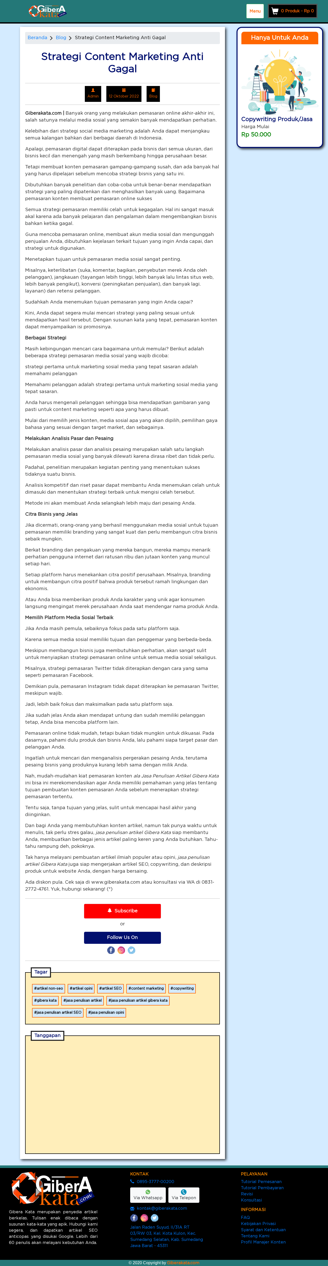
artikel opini (83, 988)
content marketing (147, 988)
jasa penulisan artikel (84, 1000)
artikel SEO (112, 988)
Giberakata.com (183, 1263)
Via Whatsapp (148, 1198)
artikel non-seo (50, 988)
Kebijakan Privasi (258, 1224)
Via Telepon (184, 1198)
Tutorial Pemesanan (261, 1182)
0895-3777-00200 (155, 1182)
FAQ (245, 1218)
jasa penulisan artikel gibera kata (139, 1000)
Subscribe (126, 911)
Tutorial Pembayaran (262, 1188)
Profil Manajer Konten (263, 1242)
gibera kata (47, 1000)
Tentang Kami (255, 1236)
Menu (255, 11)
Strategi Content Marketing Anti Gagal (120, 38)
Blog (61, 38)
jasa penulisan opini (107, 1012)
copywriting (183, 988)
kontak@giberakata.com (162, 1208)
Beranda (37, 38)
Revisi (247, 1194)
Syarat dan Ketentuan (263, 1230)
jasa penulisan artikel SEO (59, 1012)
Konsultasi (251, 1200)
